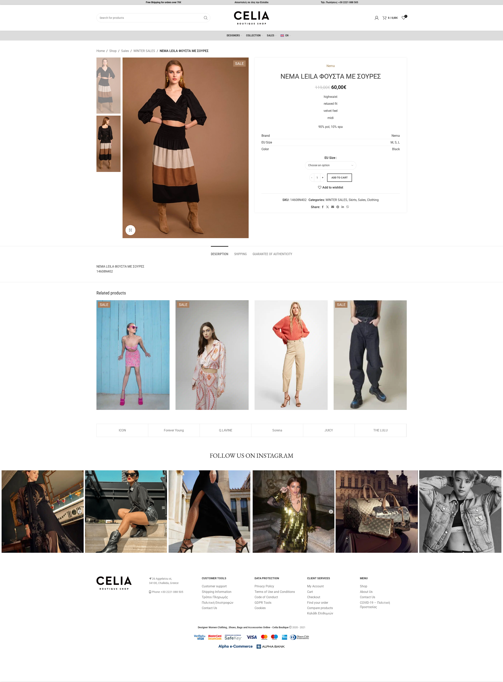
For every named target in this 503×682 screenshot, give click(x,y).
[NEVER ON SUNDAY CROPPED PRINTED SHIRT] (212, 355)
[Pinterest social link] (337, 207)
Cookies (260, 608)
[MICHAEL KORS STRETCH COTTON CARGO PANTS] (291, 355)
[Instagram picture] (43, 511)
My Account (315, 586)
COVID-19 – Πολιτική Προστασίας (375, 605)
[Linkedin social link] (342, 207)
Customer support (214, 586)
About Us (366, 592)
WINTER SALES (144, 51)
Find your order (317, 603)
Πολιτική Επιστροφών (217, 603)
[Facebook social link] (322, 207)
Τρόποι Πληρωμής (215, 597)
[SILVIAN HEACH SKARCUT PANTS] (370, 355)
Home (100, 51)
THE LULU (380, 430)
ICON (122, 430)
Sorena (277, 430)
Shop (113, 51)
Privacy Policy (264, 586)
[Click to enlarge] (130, 230)
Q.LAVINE (225, 430)
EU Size (330, 158)
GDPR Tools (263, 603)
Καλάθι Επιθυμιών (320, 613)
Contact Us (209, 608)
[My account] (377, 18)
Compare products (320, 608)
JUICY (329, 430)
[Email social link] (332, 207)
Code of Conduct (266, 597)
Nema (331, 66)
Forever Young (174, 430)
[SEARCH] (205, 17)
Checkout (313, 597)
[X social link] (327, 207)
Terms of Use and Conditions (275, 592)
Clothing (373, 200)
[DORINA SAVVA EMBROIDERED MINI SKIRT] (133, 355)
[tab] (219, 252)
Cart (310, 592)
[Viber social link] (347, 207)
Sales (125, 51)
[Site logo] (251, 17)
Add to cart (339, 177)
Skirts (353, 200)
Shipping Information (216, 592)
